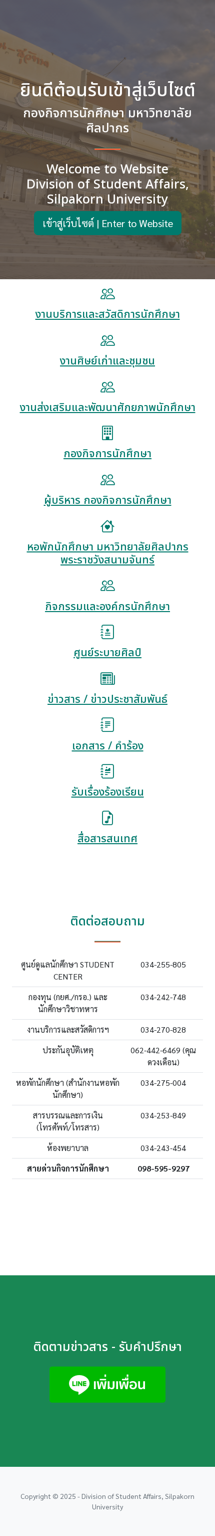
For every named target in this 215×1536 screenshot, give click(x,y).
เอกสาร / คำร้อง (108, 746)
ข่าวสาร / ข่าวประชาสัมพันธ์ (108, 699)
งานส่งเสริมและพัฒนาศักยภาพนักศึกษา (108, 408)
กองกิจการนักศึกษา (108, 454)
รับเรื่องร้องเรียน (108, 792)
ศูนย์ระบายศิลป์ (108, 653)
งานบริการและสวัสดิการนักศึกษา (108, 314)
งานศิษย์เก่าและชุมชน (107, 361)
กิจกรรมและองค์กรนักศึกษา (107, 607)
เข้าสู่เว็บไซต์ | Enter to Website (107, 223)
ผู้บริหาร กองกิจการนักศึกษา (108, 500)
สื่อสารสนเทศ (108, 839)
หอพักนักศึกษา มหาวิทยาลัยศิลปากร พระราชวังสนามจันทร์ (107, 553)
